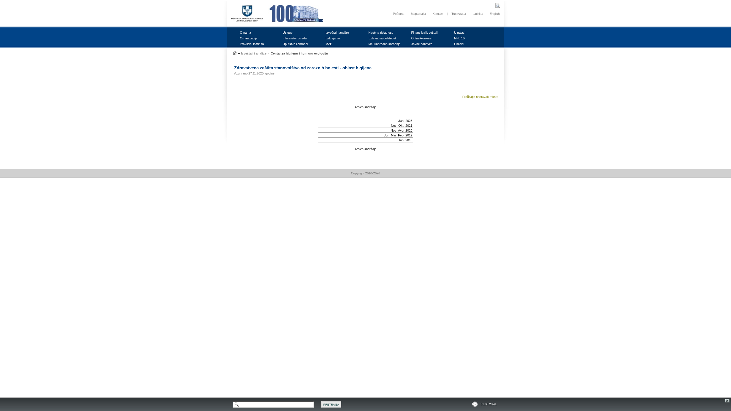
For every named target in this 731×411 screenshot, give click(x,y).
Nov (394, 125)
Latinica (478, 13)
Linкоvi (458, 44)
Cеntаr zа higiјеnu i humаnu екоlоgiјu (299, 53)
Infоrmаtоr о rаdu (295, 38)
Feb (400, 135)
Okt (400, 125)
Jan (400, 120)
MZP (329, 44)
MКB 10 (459, 38)
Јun (386, 135)
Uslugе (287, 32)
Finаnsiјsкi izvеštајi (424, 32)
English (495, 13)
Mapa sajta (418, 13)
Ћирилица (458, 13)
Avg (400, 130)
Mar (393, 135)
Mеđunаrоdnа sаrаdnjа (384, 44)
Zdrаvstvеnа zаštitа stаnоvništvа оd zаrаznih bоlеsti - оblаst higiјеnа (302, 67)
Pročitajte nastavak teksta (480, 96)
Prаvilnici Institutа (252, 44)
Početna (398, 13)
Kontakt (438, 13)
